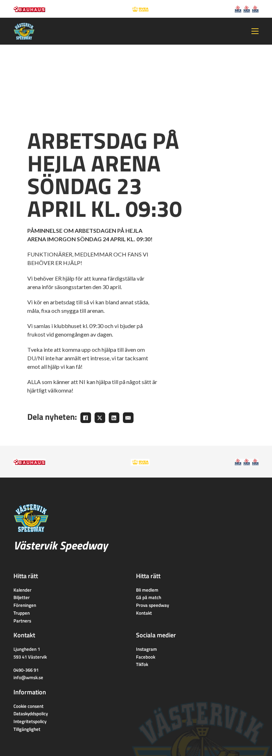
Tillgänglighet (26, 729)
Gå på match (148, 597)
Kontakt (144, 612)
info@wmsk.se (28, 677)
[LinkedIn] (114, 417)
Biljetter (21, 597)
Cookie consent (28, 706)
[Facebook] (85, 417)
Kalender (22, 589)
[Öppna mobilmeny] (255, 31)
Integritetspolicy (29, 721)
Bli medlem (147, 589)
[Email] (128, 417)
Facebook (145, 656)
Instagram (146, 649)
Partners (22, 620)
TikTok (142, 664)
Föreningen (24, 605)
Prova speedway (152, 605)
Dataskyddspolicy (30, 713)
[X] (100, 417)
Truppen (21, 612)
